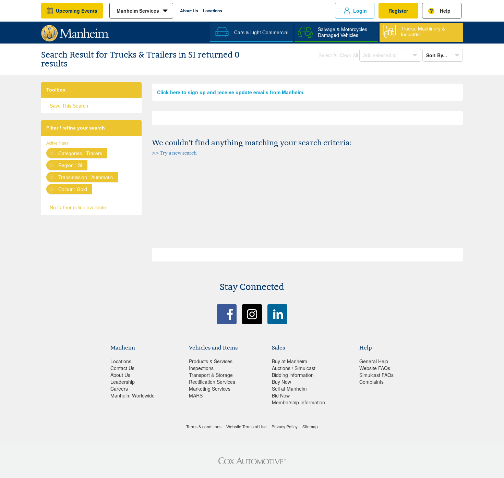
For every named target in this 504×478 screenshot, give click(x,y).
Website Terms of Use (246, 426)
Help (445, 10)
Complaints (371, 381)
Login (360, 10)
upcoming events (76, 10)
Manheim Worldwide (132, 395)
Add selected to (380, 55)
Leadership (122, 381)
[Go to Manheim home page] (75, 30)
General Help (373, 361)
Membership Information (298, 402)
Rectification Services (212, 381)
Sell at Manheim (289, 388)
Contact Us (122, 368)
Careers (119, 388)
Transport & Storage (211, 374)
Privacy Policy (285, 426)
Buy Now (281, 381)
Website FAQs (374, 368)
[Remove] (51, 153)
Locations (212, 11)
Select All (328, 55)
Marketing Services (209, 388)
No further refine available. (78, 207)
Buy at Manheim (289, 361)
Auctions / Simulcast (293, 368)
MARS (196, 395)
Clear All (349, 55)
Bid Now (281, 395)
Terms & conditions (203, 426)
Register (398, 10)
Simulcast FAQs (376, 374)
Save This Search (69, 105)
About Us (189, 11)
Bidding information (293, 374)
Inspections (201, 368)
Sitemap (310, 426)
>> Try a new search (174, 153)
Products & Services (210, 361)
